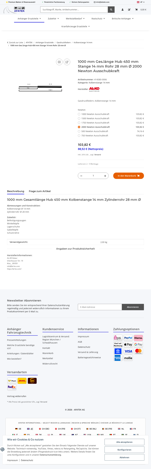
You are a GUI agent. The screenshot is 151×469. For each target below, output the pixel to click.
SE (126, 435)
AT (32, 429)
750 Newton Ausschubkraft (112, 135)
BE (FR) (108, 429)
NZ (76, 435)
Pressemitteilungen (16, 340)
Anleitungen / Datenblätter (20, 353)
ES (28, 435)
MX (102, 435)
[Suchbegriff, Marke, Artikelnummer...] (111, 9)
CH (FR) (61, 429)
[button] (122, 9)
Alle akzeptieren (124, 442)
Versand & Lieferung (88, 352)
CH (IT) (77, 429)
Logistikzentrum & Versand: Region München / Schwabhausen (56, 339)
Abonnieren (133, 307)
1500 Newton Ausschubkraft (112, 118)
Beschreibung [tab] (15, 191)
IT (17, 435)
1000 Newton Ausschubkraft (112, 114)
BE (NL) (93, 429)
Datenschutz (27, 460)
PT (114, 435)
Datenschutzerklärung (50, 454)
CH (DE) (45, 429)
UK (64, 435)
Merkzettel (47, 358)
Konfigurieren (124, 449)
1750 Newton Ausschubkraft (112, 122)
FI (138, 435)
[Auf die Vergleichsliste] (59, 62)
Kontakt (46, 348)
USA (89, 435)
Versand (97, 155)
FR (134, 429)
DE (20, 429)
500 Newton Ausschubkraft (112, 131)
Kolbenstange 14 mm (99, 82)
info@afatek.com (102, 2)
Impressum (12, 460)
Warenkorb (47, 353)
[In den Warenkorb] (9, 54)
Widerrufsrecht (50, 363)
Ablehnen (124, 457)
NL (123, 429)
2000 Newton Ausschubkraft (112, 127)
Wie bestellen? (14, 358)
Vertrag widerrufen (16, 396)
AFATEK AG (79, 409)
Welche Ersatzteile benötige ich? (21, 347)
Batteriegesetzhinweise (89, 357)
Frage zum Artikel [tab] (40, 191)
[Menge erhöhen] (105, 176)
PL (52, 435)
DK (40, 435)
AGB (80, 341)
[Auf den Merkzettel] (67, 62)
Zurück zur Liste (16, 42)
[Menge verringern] (81, 176)
